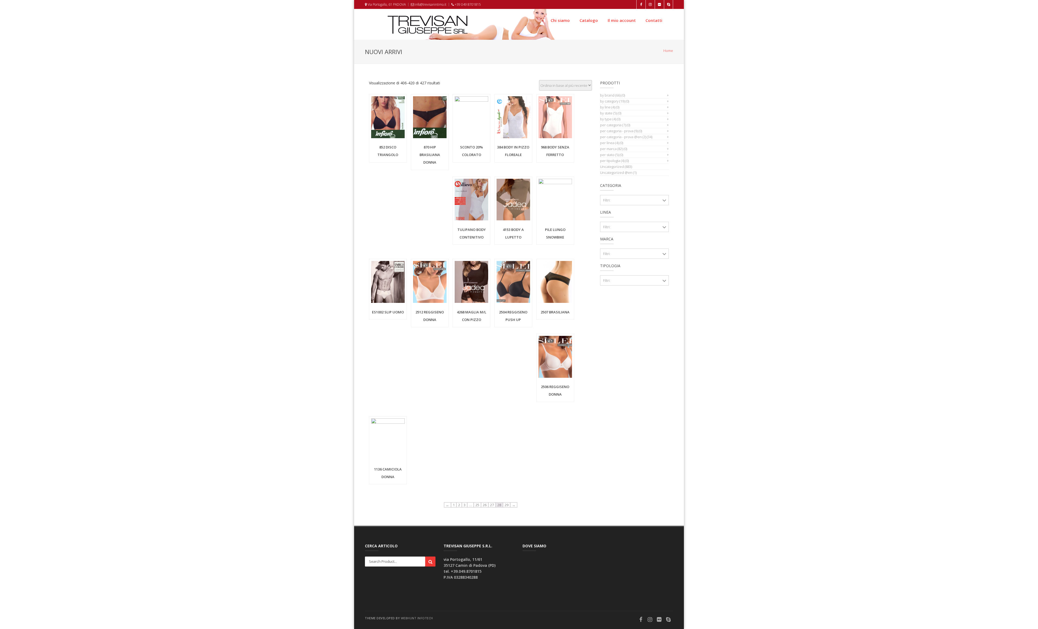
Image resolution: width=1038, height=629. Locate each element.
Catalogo (589, 20)
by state (608, 113)
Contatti (654, 20)
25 (477, 504)
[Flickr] (659, 620)
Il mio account (622, 20)
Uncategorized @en (616, 172)
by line (607, 107)
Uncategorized (612, 166)
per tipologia (612, 160)
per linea (609, 142)
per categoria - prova (619, 130)
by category (612, 101)
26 (485, 504)
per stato (609, 154)
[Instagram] (650, 620)
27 (492, 504)
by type (608, 119)
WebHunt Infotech (417, 618)
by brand (610, 95)
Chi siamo (560, 20)
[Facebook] (641, 620)
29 (506, 504)
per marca (611, 148)
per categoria (613, 125)
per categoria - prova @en (623, 136)
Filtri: (606, 200)
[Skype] (668, 620)
